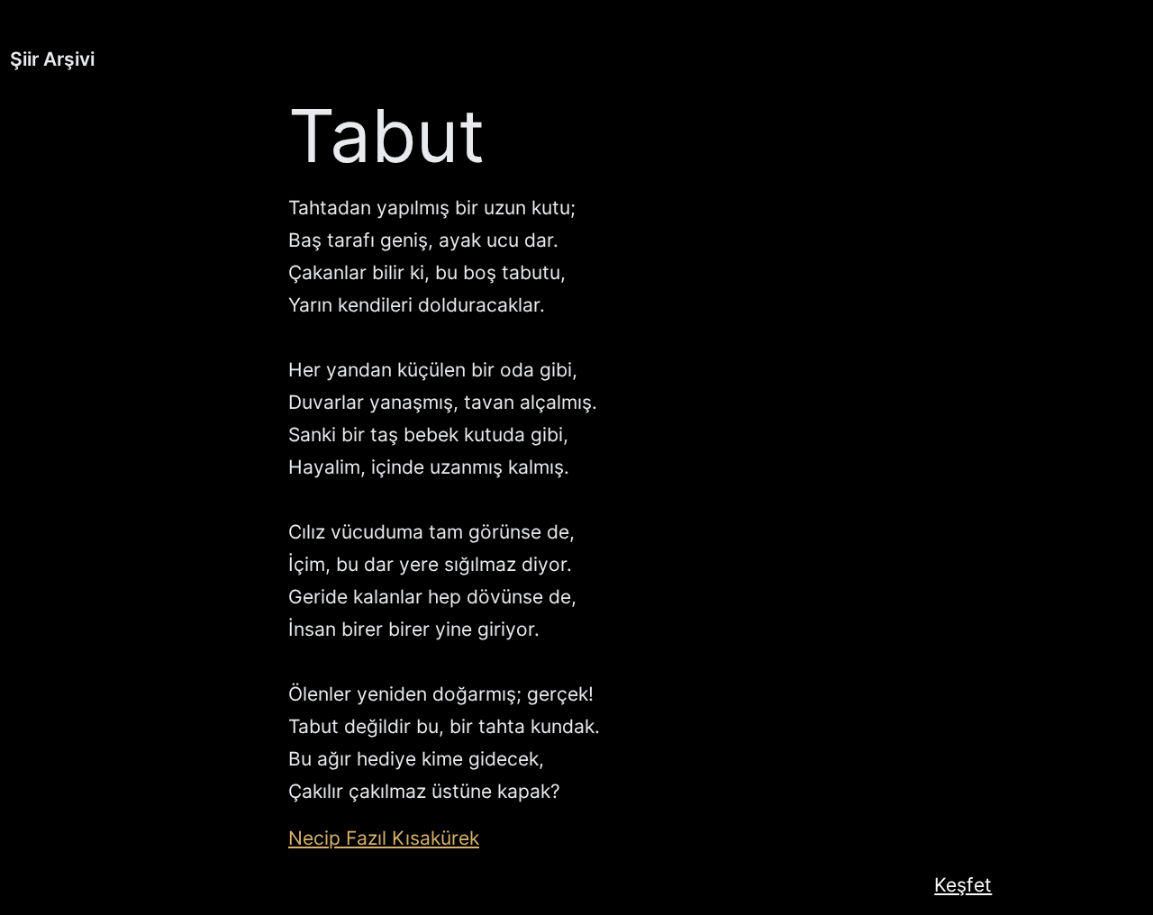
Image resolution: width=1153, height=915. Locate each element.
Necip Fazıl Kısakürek (383, 837)
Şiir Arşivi (52, 58)
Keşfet (963, 884)
